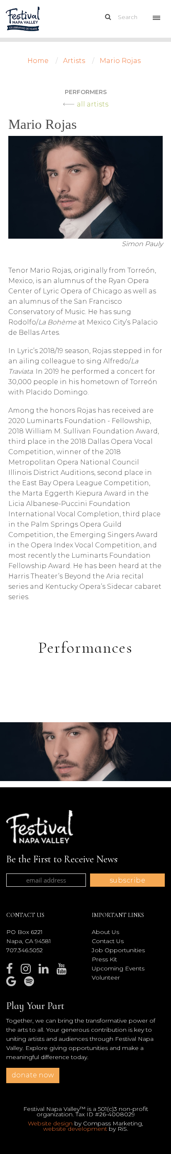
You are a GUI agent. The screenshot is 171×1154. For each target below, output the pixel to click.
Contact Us (108, 941)
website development (75, 1128)
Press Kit (104, 959)
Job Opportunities (118, 950)
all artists (92, 104)
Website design (50, 1123)
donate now (33, 1075)
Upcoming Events (118, 968)
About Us (105, 932)
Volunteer (106, 977)
